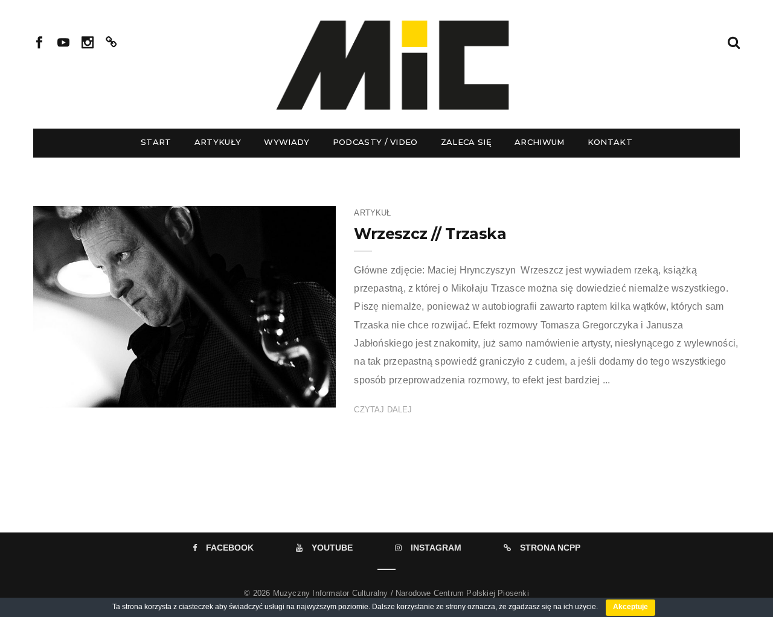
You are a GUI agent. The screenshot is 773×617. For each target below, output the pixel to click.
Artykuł (372, 212)
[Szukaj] (734, 41)
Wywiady (286, 142)
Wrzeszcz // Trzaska (430, 234)
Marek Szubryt (97, 394)
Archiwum (540, 142)
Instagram (436, 547)
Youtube (332, 547)
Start (156, 142)
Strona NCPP (550, 547)
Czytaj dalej (383, 409)
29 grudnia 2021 (293, 394)
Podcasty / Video (375, 142)
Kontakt (610, 142)
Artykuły (218, 142)
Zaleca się (466, 142)
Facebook (230, 547)
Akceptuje (630, 607)
